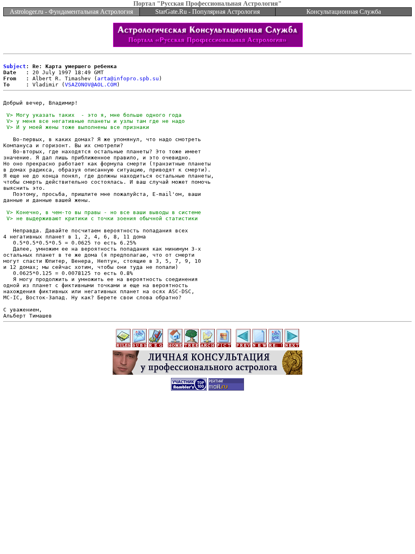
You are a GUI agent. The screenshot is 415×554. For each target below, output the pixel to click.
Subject (14, 66)
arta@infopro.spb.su (128, 78)
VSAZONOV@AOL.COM (91, 85)
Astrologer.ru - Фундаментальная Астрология (71, 11)
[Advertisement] (207, 414)
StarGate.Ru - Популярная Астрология (207, 11)
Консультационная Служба (343, 11)
